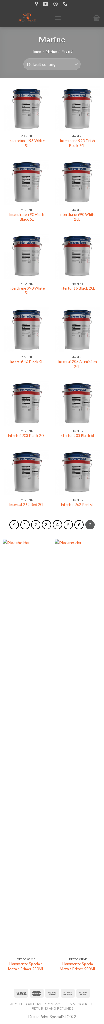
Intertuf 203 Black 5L (77, 435)
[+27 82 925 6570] (66, 4)
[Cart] (96, 18)
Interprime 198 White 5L (27, 143)
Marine (51, 51)
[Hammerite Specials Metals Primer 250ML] (26, 747)
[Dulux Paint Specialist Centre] (27, 17)
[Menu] (58, 18)
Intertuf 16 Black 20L (77, 288)
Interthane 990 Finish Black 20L (77, 143)
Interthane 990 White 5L (27, 290)
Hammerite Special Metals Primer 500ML (78, 966)
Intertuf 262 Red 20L (26, 504)
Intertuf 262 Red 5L (77, 504)
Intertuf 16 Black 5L (26, 362)
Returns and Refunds (53, 1008)
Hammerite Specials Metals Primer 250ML (26, 966)
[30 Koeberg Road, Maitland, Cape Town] (37, 4)
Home (36, 51)
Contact (53, 1004)
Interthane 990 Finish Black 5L (26, 217)
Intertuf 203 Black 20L (26, 435)
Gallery (34, 1004)
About (16, 1004)
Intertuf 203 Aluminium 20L (77, 364)
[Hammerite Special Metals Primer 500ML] (78, 747)
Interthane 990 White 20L (77, 217)
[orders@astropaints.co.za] (46, 4)
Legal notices (79, 1004)
